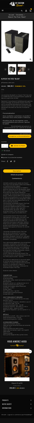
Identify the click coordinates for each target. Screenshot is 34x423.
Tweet (11, 161)
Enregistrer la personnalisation (19, 136)
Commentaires (17, 178)
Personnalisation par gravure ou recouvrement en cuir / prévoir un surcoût (17, 127)
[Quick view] (26, 373)
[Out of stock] (26, 360)
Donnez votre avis (7, 82)
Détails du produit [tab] (17, 174)
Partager (7, 161)
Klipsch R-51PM (17, 383)
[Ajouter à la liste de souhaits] (26, 364)
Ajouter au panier (18, 146)
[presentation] (5, 69)
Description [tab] (17, 171)
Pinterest (14, 161)
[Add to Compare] (26, 369)
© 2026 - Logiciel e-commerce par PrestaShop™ (17, 414)
